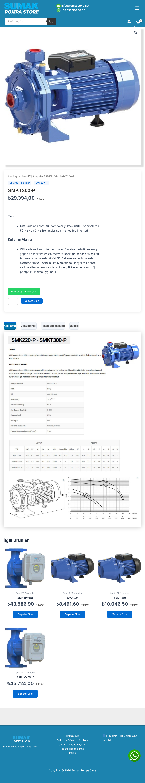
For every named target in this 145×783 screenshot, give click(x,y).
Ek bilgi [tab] (74, 325)
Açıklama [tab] (10, 325)
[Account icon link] (129, 21)
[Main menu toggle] (137, 8)
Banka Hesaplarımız (72, 748)
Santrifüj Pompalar (32, 176)
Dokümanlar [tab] (28, 325)
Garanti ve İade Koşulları (72, 744)
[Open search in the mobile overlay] (30, 21)
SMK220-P (51, 176)
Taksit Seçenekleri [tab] (53, 325)
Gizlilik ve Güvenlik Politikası (72, 740)
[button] (135, 32)
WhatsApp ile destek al (24, 291)
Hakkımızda (72, 735)
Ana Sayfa (14, 176)
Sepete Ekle (31, 301)
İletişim (73, 753)
